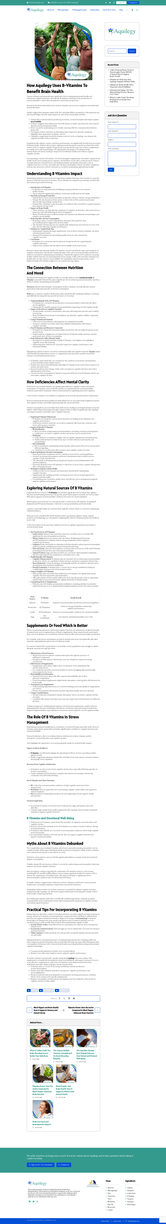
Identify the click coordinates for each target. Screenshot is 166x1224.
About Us (111, 1188)
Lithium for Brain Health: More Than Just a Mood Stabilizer (122, 86)
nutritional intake (86, 278)
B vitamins (53, 493)
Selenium (130, 1202)
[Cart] (137, 10)
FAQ (109, 1193)
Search (132, 51)
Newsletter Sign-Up (111, 1203)
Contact (110, 1210)
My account (111, 1207)
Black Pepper (131, 1204)
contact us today (34, 1158)
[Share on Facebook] (59, 998)
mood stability (36, 122)
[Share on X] (64, 998)
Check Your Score (111, 1197)
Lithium (130, 1188)
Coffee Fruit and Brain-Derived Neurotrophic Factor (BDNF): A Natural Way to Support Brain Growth (121, 73)
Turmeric (130, 1199)
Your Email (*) (113, 131)
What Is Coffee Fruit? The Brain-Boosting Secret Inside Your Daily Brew (122, 99)
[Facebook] (106, 2)
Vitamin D (130, 1190)
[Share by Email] (74, 998)
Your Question (113, 149)
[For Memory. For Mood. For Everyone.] (35, 10)
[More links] (127, 9)
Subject (110, 140)
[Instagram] (114, 2)
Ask (111, 170)
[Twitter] (110, 2)
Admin (34, 990)
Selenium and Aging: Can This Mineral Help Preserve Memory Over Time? (122, 92)
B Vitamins (130, 1196)
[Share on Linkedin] (69, 998)
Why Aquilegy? (112, 1190)
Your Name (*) (113, 122)
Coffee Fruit (131, 1193)
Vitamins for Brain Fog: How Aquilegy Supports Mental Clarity (122, 80)
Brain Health (64, 990)
